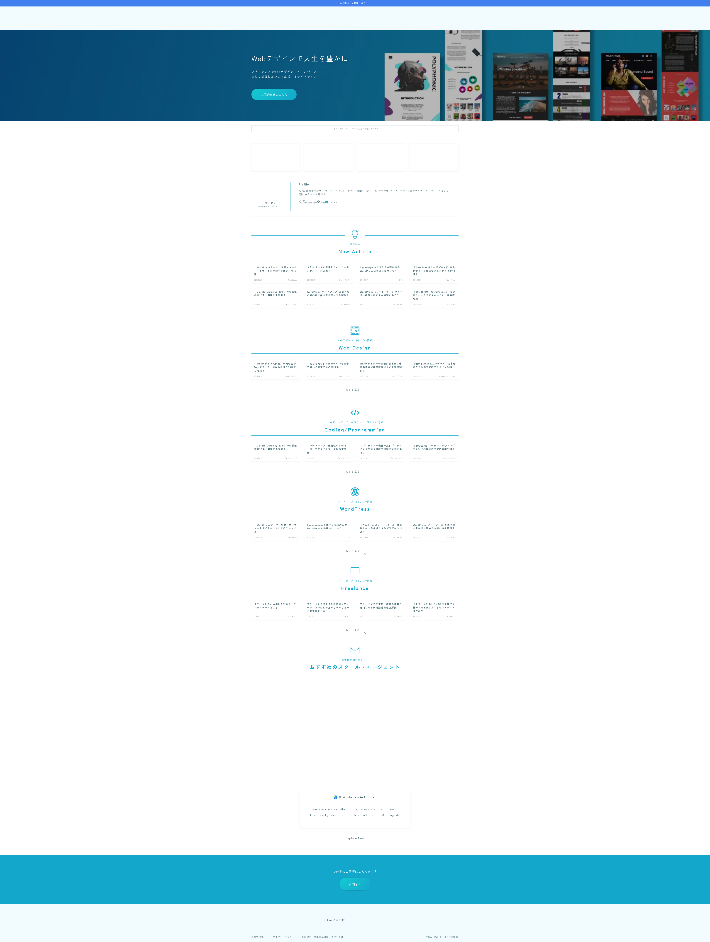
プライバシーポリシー (283, 936)
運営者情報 (257, 936)
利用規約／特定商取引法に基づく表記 (322, 936)
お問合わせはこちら (274, 94)
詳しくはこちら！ (284, 769)
